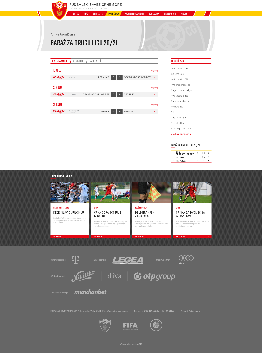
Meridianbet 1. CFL (179, 68)
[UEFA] (156, 325)
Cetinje (129, 94)
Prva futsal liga (177, 123)
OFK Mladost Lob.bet (137, 77)
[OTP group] (155, 276)
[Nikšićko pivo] (83, 276)
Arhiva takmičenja (182, 134)
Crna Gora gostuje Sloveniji (107, 214)
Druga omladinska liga (181, 90)
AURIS (139, 344)
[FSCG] (105, 325)
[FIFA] (131, 325)
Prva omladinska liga (180, 85)
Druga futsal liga (178, 117)
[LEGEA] (128, 260)
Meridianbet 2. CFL (179, 79)
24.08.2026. (57, 236)
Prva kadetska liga (179, 95)
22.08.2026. (98, 236)
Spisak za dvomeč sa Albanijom (190, 214)
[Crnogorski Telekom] (75, 260)
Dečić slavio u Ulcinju (68, 212)
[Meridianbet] (90, 292)
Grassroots (170, 13)
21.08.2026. (139, 236)
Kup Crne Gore (177, 74)
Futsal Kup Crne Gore (181, 128)
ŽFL (172, 112)
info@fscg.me (193, 311)
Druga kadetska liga (180, 101)
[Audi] (186, 260)
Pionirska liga (177, 106)
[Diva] (114, 276)
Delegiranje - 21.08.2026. (144, 214)
